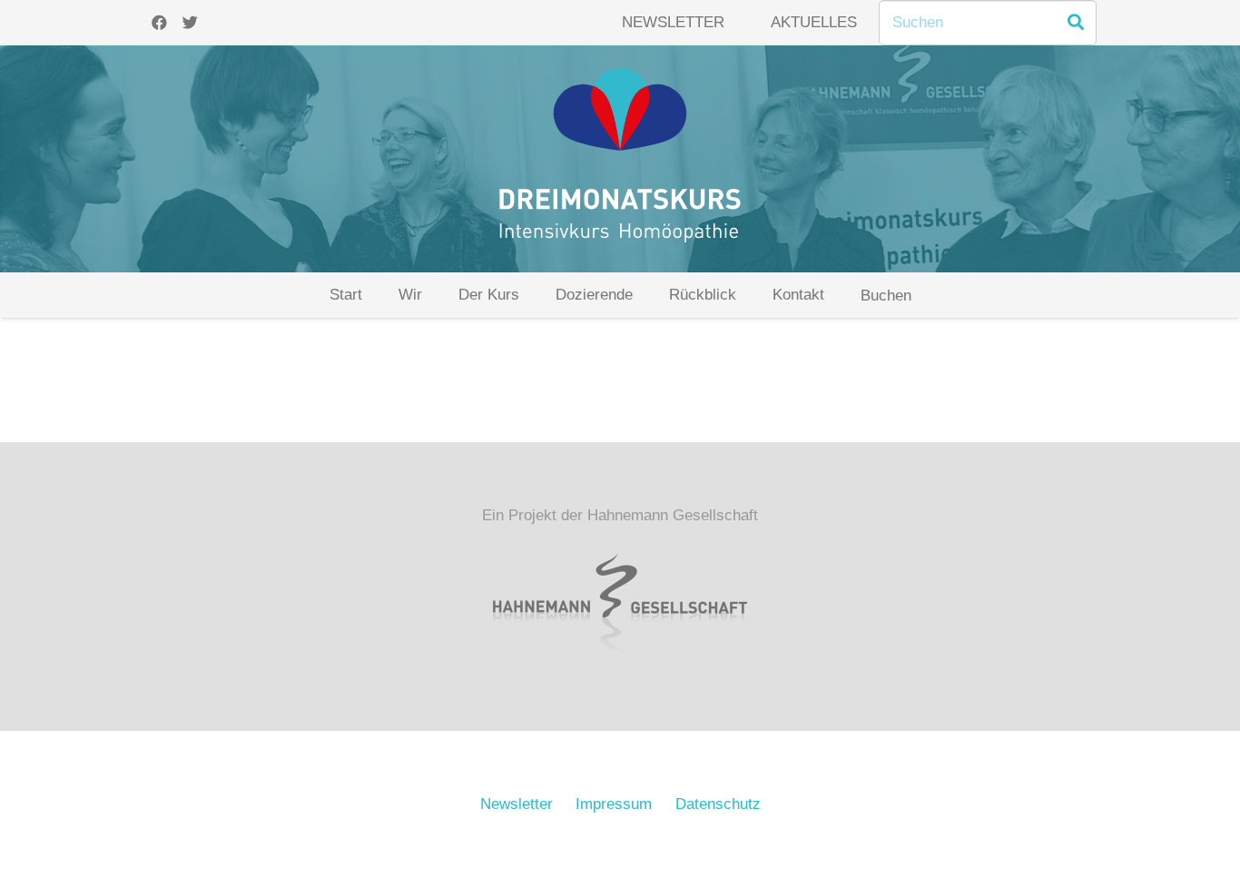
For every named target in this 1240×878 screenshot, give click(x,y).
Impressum (614, 804)
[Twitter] (189, 22)
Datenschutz (718, 804)
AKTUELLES (814, 22)
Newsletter (516, 804)
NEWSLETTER (673, 22)
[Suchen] (1076, 22)
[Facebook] (158, 22)
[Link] (620, 159)
